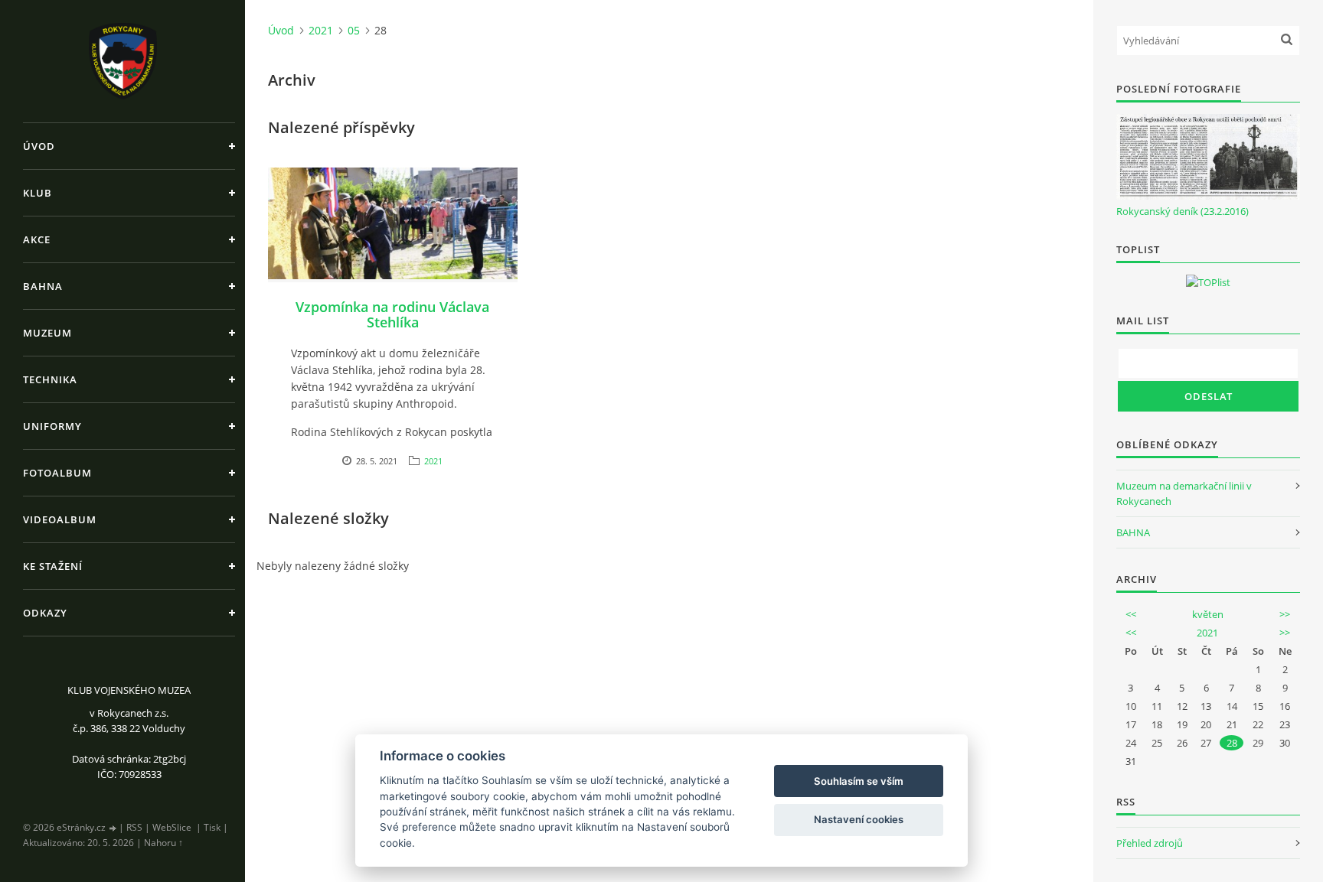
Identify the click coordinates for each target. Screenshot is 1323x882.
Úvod (39, 146)
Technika (50, 379)
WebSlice (171, 827)
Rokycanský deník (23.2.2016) (1182, 211)
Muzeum (47, 333)
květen (1207, 614)
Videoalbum (59, 519)
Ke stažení (53, 566)
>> (1284, 614)
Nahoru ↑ (163, 842)
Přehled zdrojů (1149, 843)
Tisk (212, 827)
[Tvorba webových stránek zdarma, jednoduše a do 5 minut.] (113, 828)
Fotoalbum (57, 473)
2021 (321, 30)
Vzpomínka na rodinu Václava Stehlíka (392, 314)
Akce (37, 239)
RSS (134, 827)
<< (1130, 614)
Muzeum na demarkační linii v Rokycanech (1184, 493)
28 (1232, 743)
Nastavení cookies (858, 819)
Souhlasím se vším (858, 781)
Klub (37, 193)
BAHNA (1133, 532)
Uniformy (52, 426)
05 (354, 30)
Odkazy (45, 613)
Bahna (43, 286)
